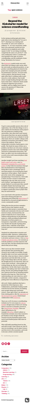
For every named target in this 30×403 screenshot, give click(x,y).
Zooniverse (16, 298)
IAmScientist (8, 308)
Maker (3, 385)
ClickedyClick (15, 3)
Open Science (23, 198)
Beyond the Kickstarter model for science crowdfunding (15, 23)
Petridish (15, 308)
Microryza (10, 312)
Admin (5, 370)
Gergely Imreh (12, 30)
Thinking (15, 17)
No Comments (16, 33)
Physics (3, 387)
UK (4, 383)
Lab (4, 389)
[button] (27, 400)
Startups (4, 391)
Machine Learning (8, 372)
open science (14, 335)
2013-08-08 (22, 30)
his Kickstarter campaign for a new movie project (13, 164)
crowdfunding (7, 335)
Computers (5, 368)
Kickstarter (7, 63)
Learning (4, 376)
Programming (7, 374)
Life (2, 379)
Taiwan (5, 380)
